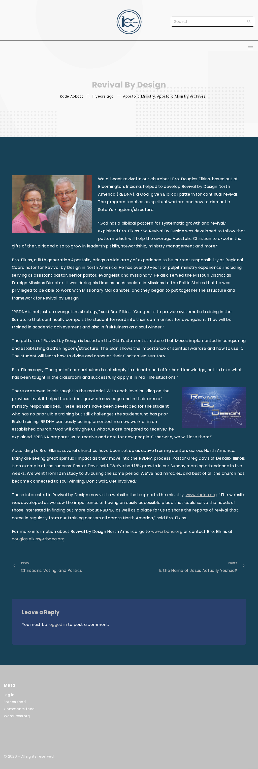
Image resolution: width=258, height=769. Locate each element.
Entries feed (15, 701)
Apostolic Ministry (139, 96)
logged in (57, 624)
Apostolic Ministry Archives (181, 96)
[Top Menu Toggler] (250, 47)
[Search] (249, 21)
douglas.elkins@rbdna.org (38, 539)
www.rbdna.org (201, 495)
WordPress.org (17, 715)
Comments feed (19, 708)
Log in (9, 694)
